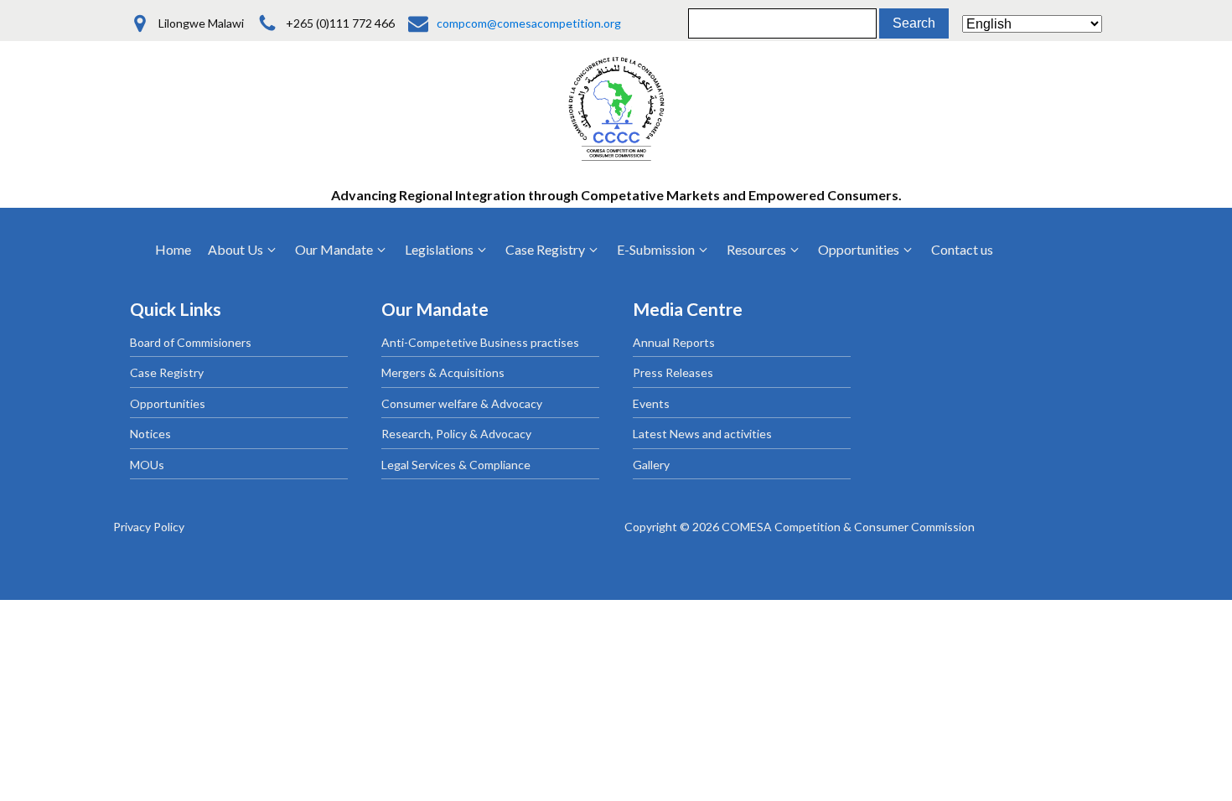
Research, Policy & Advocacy (456, 433)
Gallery (651, 464)
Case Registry (167, 372)
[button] (243, 250)
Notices (150, 433)
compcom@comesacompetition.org (529, 23)
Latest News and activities (702, 433)
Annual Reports (674, 342)
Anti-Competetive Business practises (480, 342)
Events (651, 403)
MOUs (147, 464)
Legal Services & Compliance (456, 464)
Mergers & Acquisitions (443, 372)
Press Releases (673, 372)
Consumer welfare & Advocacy (461, 403)
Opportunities (167, 403)
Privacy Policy (148, 526)
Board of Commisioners (190, 342)
